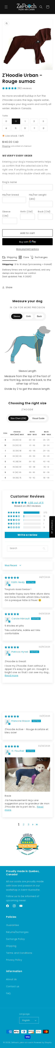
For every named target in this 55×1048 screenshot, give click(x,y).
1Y (16, 121)
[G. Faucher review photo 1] (27, 774)
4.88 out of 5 (35, 502)
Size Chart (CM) (18, 418)
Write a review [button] (27, 535)
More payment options (27, 249)
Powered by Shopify (43, 1042)
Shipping (6, 146)
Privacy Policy (14, 959)
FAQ (8, 993)
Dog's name (9, 182)
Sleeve (16, 316)
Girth (28, 316)
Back (39, 316)
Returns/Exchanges (17, 932)
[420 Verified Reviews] (27, 856)
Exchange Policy (15, 939)
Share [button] (9, 287)
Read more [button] (11, 675)
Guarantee (12, 925)
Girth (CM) (26, 211)
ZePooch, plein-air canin (22, 1042)
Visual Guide (38, 418)
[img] (12, 577)
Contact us (12, 986)
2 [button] (23, 824)
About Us (11, 979)
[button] (6, 7)
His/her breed (10, 194)
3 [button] (28, 824)
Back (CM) (44, 211)
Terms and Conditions (19, 952)
